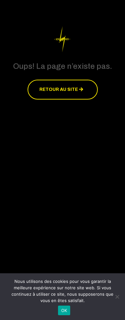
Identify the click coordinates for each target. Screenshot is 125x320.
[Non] (117, 296)
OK (64, 310)
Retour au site (58, 89)
